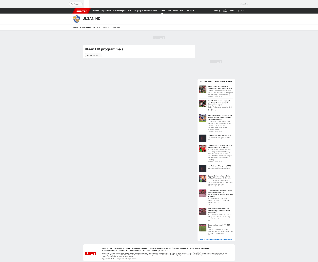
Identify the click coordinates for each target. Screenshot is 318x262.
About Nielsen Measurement (200, 248)
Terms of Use (107, 248)
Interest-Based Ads (181, 248)
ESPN (82, 11)
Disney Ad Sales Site (137, 251)
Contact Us (123, 251)
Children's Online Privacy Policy (160, 248)
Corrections (163, 251)
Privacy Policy (119, 248)
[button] (238, 11)
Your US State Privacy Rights (136, 248)
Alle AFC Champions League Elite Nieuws (216, 239)
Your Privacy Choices (109, 251)
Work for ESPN (152, 251)
